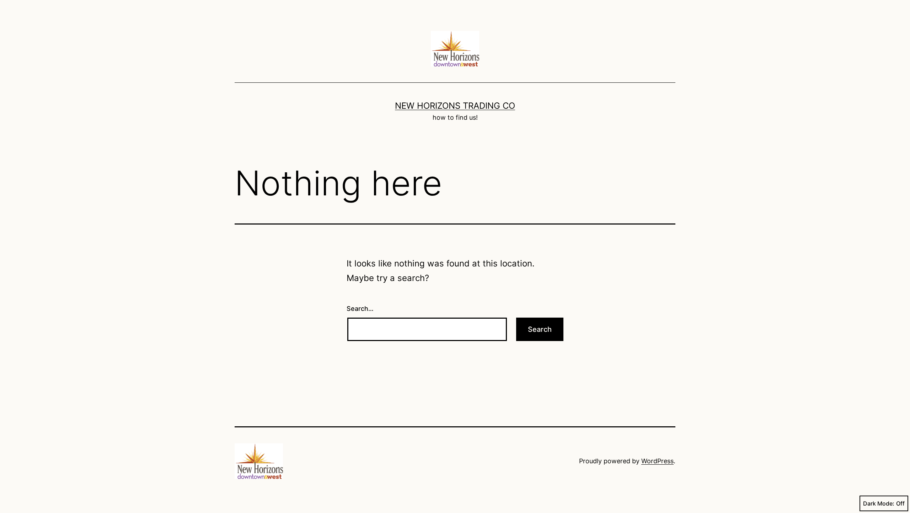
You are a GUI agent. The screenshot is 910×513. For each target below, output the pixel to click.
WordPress (657, 461)
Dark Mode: (878, 503)
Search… (360, 308)
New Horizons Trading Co (455, 106)
